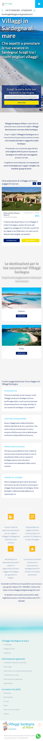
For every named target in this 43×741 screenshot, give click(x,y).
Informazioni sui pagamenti (13, 679)
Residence (7, 653)
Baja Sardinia (8, 697)
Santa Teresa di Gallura (12, 710)
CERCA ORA (21, 102)
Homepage (7, 644)
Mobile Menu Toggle (39, 4)
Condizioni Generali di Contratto (15, 663)
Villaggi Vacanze (9, 649)
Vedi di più (21, 316)
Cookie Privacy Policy (11, 675)
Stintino (21, 311)
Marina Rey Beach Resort (12, 214)
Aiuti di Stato (8, 683)
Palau (21, 348)
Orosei (6, 701)
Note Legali (7, 667)
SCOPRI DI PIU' (12, 240)
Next (39, 183)
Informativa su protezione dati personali (18, 671)
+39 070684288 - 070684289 (18, 10)
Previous (34, 183)
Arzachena (7, 693)
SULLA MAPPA (30, 240)
